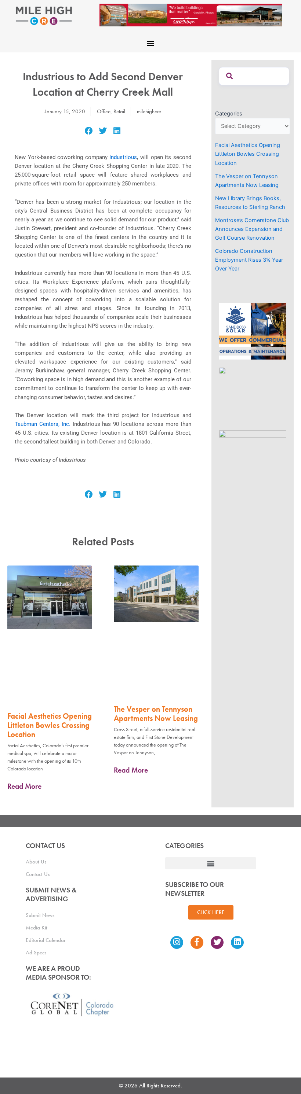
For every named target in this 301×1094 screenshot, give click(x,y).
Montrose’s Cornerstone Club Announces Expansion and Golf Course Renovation (252, 229)
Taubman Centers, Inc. (42, 424)
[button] (151, 43)
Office (103, 111)
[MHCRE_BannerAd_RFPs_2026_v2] (190, 14)
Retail (119, 111)
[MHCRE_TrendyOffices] (252, 458)
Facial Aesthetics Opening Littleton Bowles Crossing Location (49, 725)
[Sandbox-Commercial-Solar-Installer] (252, 331)
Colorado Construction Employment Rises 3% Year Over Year (249, 260)
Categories (228, 113)
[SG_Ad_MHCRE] (252, 394)
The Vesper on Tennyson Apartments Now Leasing (156, 713)
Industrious (123, 157)
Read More (24, 786)
